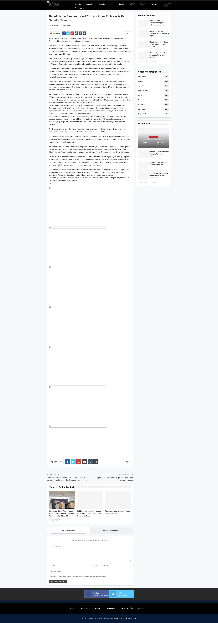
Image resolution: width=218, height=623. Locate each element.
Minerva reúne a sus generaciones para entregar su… (153, 142)
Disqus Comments (112, 530)
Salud (140, 95)
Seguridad (142, 114)
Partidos (154, 4)
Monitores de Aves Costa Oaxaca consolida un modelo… (158, 44)
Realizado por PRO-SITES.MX (125, 618)
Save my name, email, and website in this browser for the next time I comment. (79, 576)
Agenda (78, 4)
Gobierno (111, 608)
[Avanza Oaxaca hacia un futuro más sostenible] (118, 500)
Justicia (122, 4)
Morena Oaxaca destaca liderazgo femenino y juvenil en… (158, 55)
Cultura (98, 608)
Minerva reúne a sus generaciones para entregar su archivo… (157, 23)
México (141, 100)
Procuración (79, 8)
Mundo (140, 104)
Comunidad (89, 4)
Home (72, 608)
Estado (102, 4)
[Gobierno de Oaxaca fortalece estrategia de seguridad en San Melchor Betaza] (90, 500)
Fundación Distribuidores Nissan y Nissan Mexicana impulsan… (159, 33)
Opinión (143, 4)
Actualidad (142, 76)
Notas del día (143, 90)
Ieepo (112, 4)
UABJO (132, 4)
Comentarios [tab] (70, 530)
